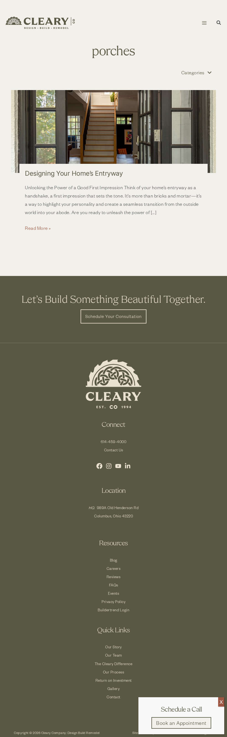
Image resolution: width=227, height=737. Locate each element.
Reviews (114, 576)
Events (113, 593)
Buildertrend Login (113, 609)
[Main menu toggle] (204, 22)
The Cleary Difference (114, 663)
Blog (113, 560)
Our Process (113, 672)
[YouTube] (118, 466)
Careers (114, 568)
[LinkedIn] (128, 466)
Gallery (113, 688)
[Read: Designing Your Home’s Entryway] (113, 131)
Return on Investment (114, 680)
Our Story (113, 646)
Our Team (113, 655)
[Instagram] (109, 466)
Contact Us (113, 450)
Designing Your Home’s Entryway (74, 173)
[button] (218, 23)
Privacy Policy (113, 601)
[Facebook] (99, 466)
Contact (113, 696)
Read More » (38, 228)
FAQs (113, 585)
